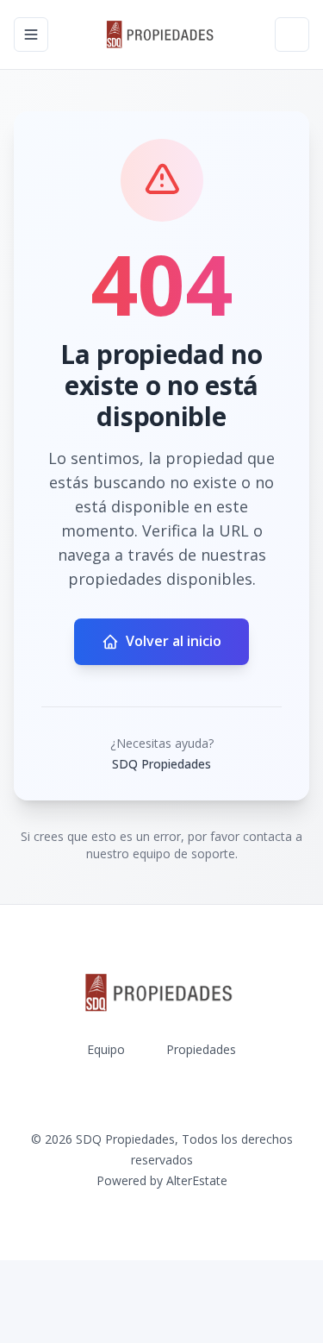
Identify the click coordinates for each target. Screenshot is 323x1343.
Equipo (106, 1049)
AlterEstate (196, 1180)
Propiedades (201, 1049)
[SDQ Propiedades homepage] (162, 34)
